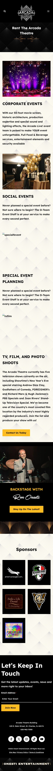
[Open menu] (48, 11)
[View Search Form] (4, 11)
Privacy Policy (22, 752)
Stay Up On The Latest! (26, 509)
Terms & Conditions (36, 752)
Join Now (10, 707)
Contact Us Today (16, 432)
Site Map (12, 752)
